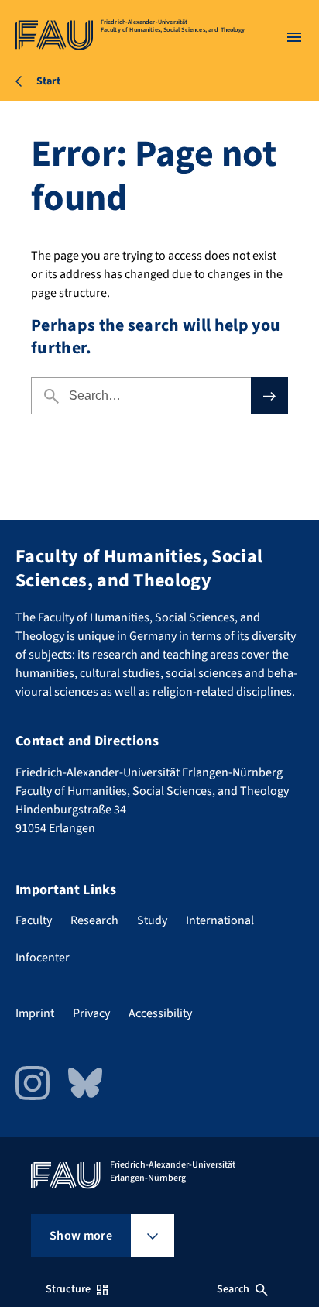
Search (233, 1289)
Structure (68, 1289)
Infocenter (42, 957)
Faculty (33, 920)
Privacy (91, 1013)
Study (152, 920)
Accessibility (160, 1013)
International (220, 920)
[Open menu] (294, 37)
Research (94, 920)
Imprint (34, 1013)
